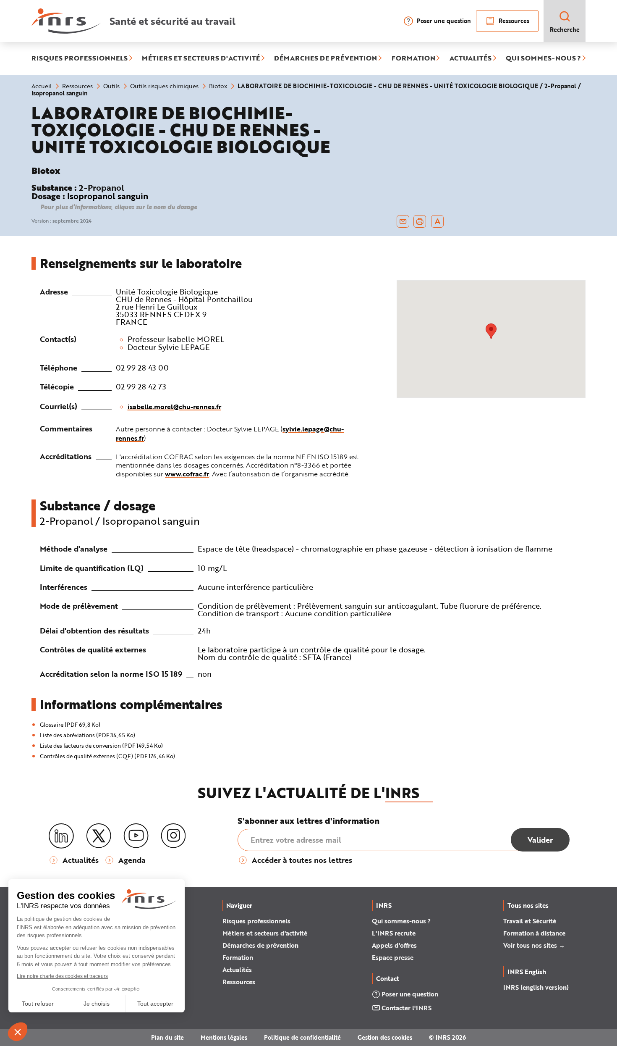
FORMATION (413, 58)
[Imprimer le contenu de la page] (420, 221)
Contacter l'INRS (406, 1007)
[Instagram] (173, 836)
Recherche (565, 29)
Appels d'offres (394, 945)
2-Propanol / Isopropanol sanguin (120, 521)
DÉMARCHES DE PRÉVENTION (325, 58)
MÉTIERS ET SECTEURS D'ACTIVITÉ (201, 58)
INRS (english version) (536, 987)
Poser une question (444, 20)
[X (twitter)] (98, 836)
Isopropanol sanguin (107, 196)
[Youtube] (136, 836)
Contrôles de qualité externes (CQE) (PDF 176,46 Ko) (107, 756)
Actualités (237, 969)
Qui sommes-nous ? (401, 920)
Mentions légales (224, 1037)
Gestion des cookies (385, 1037)
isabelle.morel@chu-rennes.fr (174, 406)
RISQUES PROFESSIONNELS (79, 58)
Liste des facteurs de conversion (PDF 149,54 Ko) (101, 745)
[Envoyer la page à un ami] (403, 221)
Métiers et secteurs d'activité (264, 933)
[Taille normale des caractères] (437, 221)
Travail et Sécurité (529, 920)
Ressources (514, 20)
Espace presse (392, 957)
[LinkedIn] (61, 836)
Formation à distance (534, 933)
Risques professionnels (256, 920)
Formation (237, 957)
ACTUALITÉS (471, 58)
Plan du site (167, 1037)
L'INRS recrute (394, 933)
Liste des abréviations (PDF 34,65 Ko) (87, 735)
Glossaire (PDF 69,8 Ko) (70, 724)
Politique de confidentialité (302, 1037)
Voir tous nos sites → (534, 945)
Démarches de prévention (260, 945)
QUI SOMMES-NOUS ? (543, 58)
